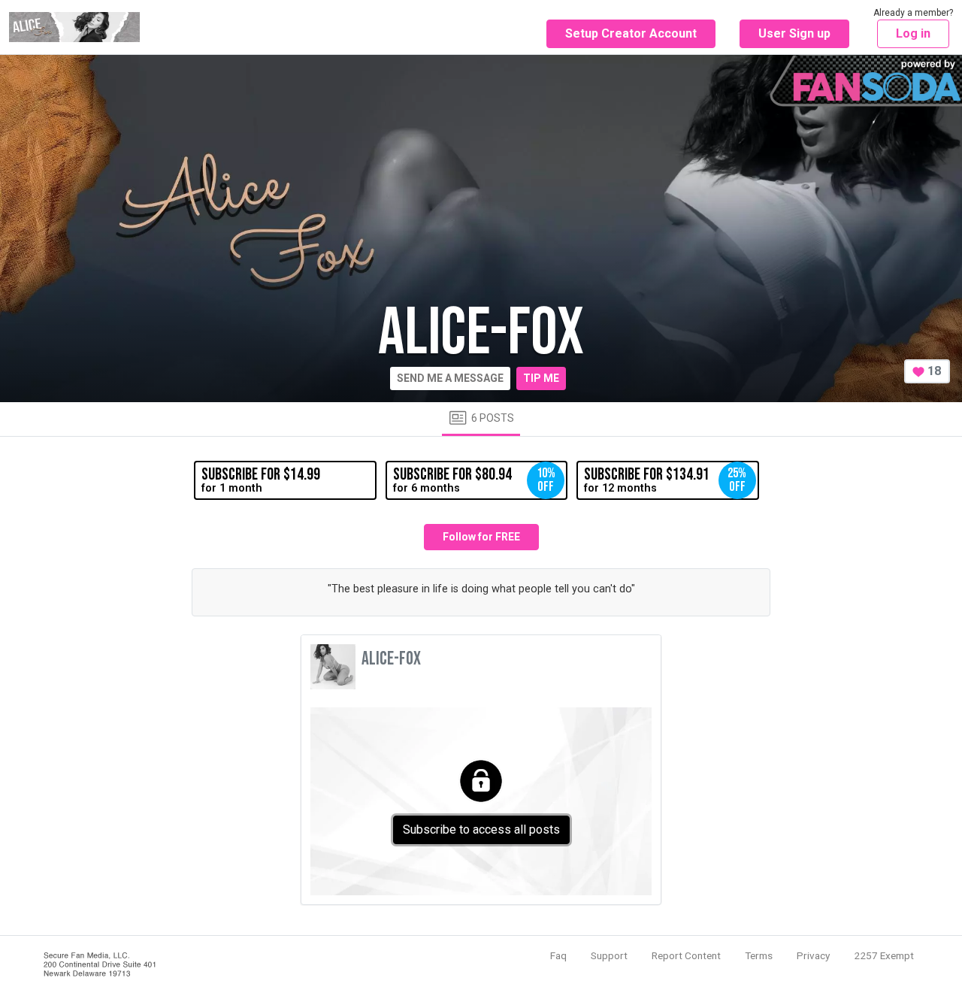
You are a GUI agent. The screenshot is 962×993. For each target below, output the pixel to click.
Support (609, 955)
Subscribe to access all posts (481, 829)
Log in (913, 33)
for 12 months (665, 480)
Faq (558, 955)
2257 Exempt (884, 955)
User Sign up (794, 33)
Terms (759, 955)
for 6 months (474, 480)
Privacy (813, 955)
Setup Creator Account (631, 33)
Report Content (686, 955)
